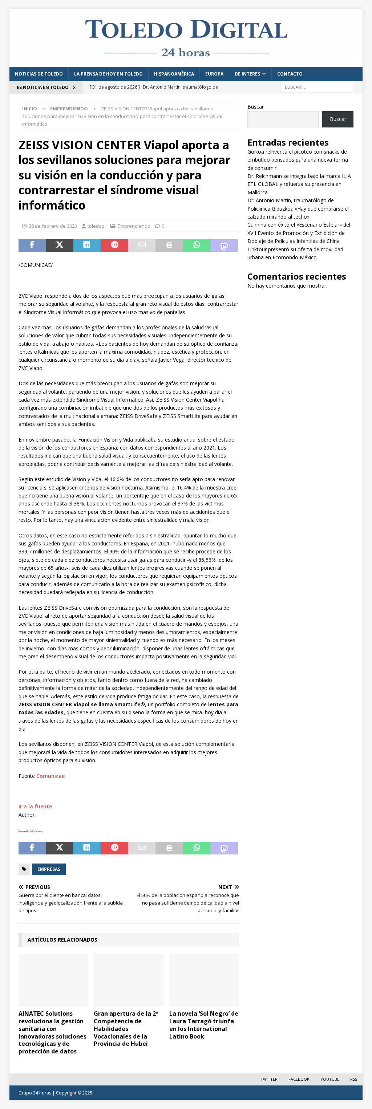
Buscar (255, 106)
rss (353, 1079)
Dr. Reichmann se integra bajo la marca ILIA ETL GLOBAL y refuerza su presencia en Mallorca (299, 184)
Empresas (48, 869)
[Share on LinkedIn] (87, 245)
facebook (299, 1079)
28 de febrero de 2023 (53, 226)
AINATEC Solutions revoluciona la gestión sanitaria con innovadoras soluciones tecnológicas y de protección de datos (52, 1032)
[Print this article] (169, 245)
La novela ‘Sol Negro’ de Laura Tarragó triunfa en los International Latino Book (203, 1025)
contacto (290, 74)
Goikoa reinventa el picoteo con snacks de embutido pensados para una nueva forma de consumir (297, 159)
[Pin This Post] (114, 245)
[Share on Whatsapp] (197, 245)
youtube (329, 1079)
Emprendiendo (134, 226)
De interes (247, 74)
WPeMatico (36, 831)
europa (214, 74)
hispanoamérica (174, 74)
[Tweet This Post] (59, 245)
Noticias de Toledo (39, 74)
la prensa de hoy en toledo (108, 74)
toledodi (97, 226)
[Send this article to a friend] (142, 245)
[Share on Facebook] (32, 245)
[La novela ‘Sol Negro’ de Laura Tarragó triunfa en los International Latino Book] (204, 980)
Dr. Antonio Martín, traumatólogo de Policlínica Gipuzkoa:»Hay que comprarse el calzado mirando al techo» (298, 208)
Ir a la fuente (35, 806)
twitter (269, 1079)
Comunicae (50, 775)
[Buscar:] (317, 86)
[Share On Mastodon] (224, 245)
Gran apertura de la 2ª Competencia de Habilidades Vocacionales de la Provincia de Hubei (126, 1029)
